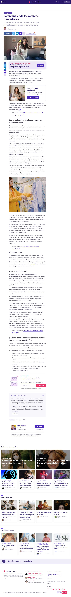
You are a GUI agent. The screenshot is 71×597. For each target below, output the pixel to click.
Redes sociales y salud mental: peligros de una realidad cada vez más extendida (43, 548)
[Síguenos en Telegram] (62, 589)
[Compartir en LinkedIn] (5, 68)
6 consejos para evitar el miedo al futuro (8, 546)
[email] (20, 33)
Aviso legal (35, 592)
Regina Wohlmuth (11, 28)
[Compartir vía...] (5, 74)
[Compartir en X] (5, 65)
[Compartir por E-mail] (5, 71)
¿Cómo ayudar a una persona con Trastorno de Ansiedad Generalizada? (44, 483)
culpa (19, 110)
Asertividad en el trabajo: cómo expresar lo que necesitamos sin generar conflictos (9, 515)
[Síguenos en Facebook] (48, 589)
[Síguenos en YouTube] (59, 589)
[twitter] (13, 33)
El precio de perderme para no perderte (44, 513)
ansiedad (33, 264)
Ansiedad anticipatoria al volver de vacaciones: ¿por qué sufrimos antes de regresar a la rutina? (26, 515)
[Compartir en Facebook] (5, 63)
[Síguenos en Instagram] (56, 589)
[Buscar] (56, 2)
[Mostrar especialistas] (4, 561)
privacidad (40, 592)
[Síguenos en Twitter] (51, 589)
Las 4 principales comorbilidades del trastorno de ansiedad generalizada (52, 461)
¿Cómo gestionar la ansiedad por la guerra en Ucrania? (61, 547)
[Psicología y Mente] (35, 2)
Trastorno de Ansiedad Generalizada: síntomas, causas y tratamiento (8, 483)
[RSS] (65, 589)
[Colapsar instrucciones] (43, 395)
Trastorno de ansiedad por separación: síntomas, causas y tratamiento (26, 483)
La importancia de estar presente (60, 513)
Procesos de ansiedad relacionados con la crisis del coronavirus (17, 461)
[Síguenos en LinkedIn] (53, 589)
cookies (45, 592)
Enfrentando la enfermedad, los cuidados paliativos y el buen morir (26, 547)
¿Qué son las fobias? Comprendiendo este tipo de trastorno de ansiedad (61, 483)
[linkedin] (17, 33)
